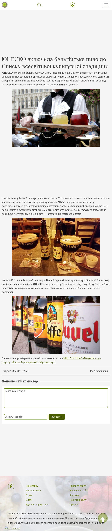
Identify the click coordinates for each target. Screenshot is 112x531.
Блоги (29, 500)
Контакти (74, 495)
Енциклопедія (33, 490)
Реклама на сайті (79, 490)
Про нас (74, 504)
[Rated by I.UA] (12, 528)
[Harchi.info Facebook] (12, 486)
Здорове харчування (37, 504)
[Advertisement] (56, 30)
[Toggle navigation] (106, 5)
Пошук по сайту (78, 500)
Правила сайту (78, 486)
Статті (29, 495)
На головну (32, 486)
